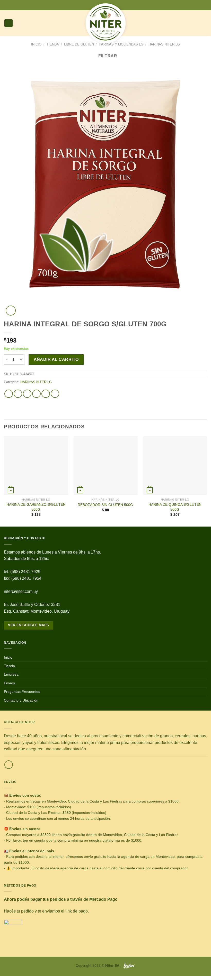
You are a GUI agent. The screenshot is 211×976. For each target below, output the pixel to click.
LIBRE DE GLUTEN (79, 44)
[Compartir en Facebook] (18, 394)
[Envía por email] (36, 394)
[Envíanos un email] (8, 764)
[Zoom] (11, 311)
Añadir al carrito (56, 359)
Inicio (36, 44)
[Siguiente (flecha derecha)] (198, 488)
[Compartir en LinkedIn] (55, 394)
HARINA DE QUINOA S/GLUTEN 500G (174, 506)
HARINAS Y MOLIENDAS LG (121, 44)
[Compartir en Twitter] (27, 394)
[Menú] (8, 23)
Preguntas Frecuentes (22, 691)
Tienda (53, 44)
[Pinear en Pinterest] (45, 394)
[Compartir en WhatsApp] (8, 394)
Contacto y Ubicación (21, 700)
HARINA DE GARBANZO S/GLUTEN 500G (36, 506)
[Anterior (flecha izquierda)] (9, 488)
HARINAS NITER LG (164, 44)
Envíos (9, 683)
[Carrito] (204, 23)
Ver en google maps (28, 625)
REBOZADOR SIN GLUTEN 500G (105, 505)
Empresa (11, 674)
